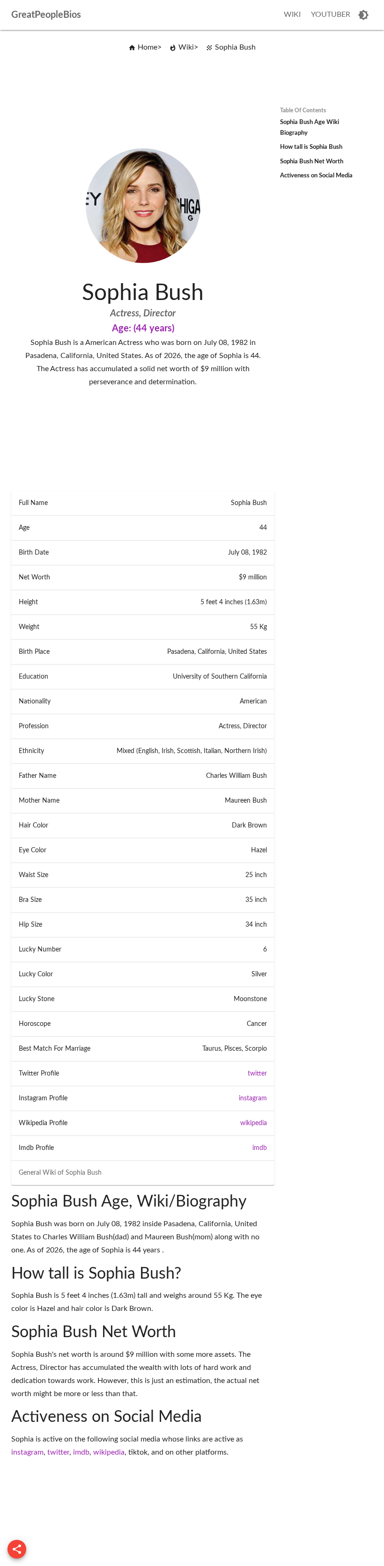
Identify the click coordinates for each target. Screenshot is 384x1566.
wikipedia (253, 1123)
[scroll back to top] (16, 1549)
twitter (257, 1073)
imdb (259, 1148)
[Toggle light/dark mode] (363, 15)
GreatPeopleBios (46, 15)
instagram (253, 1098)
